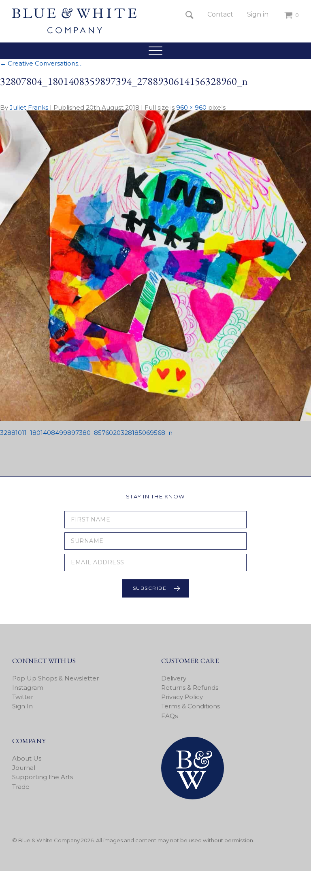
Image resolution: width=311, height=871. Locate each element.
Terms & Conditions (190, 706)
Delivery (173, 678)
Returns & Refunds (189, 687)
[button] (155, 50)
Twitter (22, 697)
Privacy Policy (182, 697)
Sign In (22, 706)
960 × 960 (191, 107)
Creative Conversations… (41, 63)
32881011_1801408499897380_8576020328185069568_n (86, 433)
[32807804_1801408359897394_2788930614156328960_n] (155, 419)
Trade (21, 786)
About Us (26, 758)
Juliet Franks (29, 107)
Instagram (27, 687)
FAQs (169, 716)
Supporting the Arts (42, 777)
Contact (220, 14)
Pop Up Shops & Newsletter (55, 678)
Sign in (257, 14)
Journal (23, 767)
